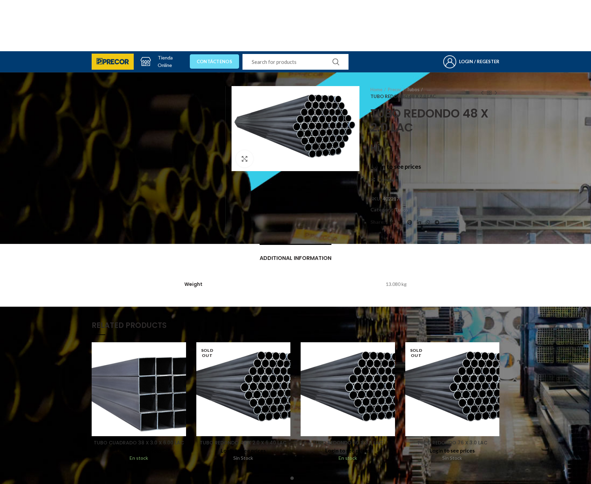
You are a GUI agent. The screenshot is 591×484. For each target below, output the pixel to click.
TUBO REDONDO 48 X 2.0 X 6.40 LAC (243, 443)
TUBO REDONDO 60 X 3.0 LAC (348, 443)
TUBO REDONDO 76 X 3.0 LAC (452, 443)
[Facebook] (391, 222)
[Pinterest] (410, 222)
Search (335, 62)
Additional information (295, 258)
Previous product (482, 92)
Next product (495, 92)
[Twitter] (400, 222)
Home (376, 89)
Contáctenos (214, 61)
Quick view (180, 368)
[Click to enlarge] (244, 158)
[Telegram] (437, 222)
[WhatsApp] (427, 222)
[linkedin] (419, 222)
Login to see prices (395, 166)
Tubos (413, 89)
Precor (394, 89)
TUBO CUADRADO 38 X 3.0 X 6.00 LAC (139, 443)
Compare (387, 179)
